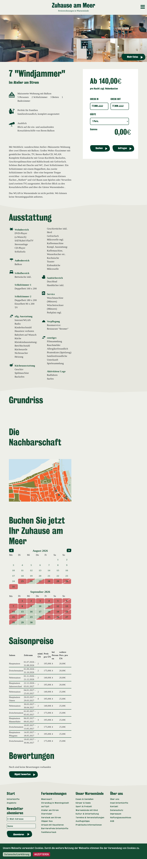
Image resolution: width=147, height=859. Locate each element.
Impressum (115, 813)
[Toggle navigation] (145, 4)
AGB (112, 821)
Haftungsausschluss (120, 817)
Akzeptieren (41, 854)
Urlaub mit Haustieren (52, 825)
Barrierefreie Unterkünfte (54, 828)
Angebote (11, 803)
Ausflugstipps (83, 821)
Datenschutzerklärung (16, 854)
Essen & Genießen (84, 799)
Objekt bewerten (22, 774)
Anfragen (122, 148)
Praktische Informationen (89, 825)
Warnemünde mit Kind (87, 810)
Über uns (116, 794)
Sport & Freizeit (84, 806)
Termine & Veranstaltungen (90, 817)
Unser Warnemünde (90, 794)
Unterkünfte (13, 799)
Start (11, 794)
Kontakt (114, 806)
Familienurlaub (48, 832)
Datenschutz (116, 810)
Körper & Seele (83, 803)
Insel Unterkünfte (119, 803)
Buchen (99, 148)
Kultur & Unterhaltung (87, 813)
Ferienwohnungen (53, 794)
